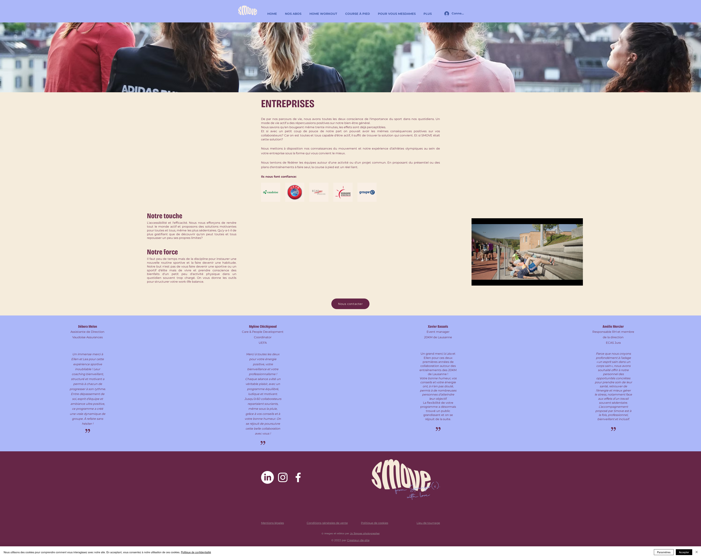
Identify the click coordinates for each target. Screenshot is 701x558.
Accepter (684, 552)
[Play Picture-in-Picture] (571, 280)
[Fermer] (696, 552)
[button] (294, 12)
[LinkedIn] (267, 477)
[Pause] (476, 280)
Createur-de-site (358, 540)
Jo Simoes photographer (365, 533)
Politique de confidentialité (196, 552)
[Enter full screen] (578, 280)
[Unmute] (482, 280)
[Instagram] (282, 477)
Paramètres (664, 552)
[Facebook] (298, 477)
